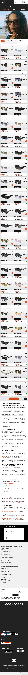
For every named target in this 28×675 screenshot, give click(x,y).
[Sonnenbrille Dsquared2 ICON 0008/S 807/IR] (7, 386)
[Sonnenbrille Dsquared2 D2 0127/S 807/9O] (20, 269)
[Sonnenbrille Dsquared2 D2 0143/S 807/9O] (7, 342)
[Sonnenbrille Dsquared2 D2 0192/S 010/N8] (20, 313)
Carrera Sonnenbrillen (6, 552)
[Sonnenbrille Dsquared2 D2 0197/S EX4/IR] (20, 225)
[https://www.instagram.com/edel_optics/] (20, 651)
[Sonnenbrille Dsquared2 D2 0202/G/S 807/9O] (7, 79)
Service (2, 619)
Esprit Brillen (4, 582)
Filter (4, 40)
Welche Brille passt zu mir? (12, 473)
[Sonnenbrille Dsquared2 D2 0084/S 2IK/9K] (20, 372)
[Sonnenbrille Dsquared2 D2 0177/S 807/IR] (20, 138)
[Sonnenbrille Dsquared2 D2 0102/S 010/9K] (7, 152)
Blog (12, 502)
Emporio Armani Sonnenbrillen (8, 556)
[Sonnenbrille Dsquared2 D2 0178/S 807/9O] (7, 269)
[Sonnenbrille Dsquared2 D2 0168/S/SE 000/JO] (7, 372)
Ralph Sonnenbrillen (5, 560)
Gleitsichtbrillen (18, 516)
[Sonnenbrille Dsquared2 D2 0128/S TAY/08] (20, 79)
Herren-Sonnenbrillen (6, 511)
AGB (8, 668)
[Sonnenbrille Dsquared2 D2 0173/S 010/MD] (20, 196)
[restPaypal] (9, 634)
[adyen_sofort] (16, 634)
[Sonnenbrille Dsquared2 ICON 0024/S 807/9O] (7, 196)
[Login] (17, 6)
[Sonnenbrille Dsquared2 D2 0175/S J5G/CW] (7, 240)
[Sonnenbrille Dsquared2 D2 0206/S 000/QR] (20, 284)
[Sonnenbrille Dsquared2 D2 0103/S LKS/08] (20, 357)
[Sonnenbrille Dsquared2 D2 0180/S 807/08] (7, 138)
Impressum (18, 668)
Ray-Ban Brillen (4, 568)
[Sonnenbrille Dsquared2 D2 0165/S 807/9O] (20, 108)
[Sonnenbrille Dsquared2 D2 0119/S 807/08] (20, 94)
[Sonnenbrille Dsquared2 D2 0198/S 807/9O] (20, 298)
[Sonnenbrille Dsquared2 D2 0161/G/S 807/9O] (7, 357)
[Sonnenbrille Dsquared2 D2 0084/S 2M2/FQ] (20, 65)
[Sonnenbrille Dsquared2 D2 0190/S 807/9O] (20, 342)
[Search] (10, 6)
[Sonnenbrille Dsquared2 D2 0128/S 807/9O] (7, 225)
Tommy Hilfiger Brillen (6, 580)
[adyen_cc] (2, 634)
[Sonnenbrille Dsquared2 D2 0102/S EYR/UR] (20, 240)
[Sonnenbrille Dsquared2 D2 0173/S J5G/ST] (7, 181)
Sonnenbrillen (5, 9)
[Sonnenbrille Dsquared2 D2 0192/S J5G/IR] (7, 313)
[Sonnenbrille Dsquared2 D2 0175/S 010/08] (7, 123)
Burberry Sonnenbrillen (6, 562)
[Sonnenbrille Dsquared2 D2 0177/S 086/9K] (20, 152)
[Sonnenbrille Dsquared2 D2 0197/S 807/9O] (7, 328)
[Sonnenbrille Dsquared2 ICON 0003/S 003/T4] (7, 255)
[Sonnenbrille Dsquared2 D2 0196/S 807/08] (7, 298)
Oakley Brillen (4, 569)
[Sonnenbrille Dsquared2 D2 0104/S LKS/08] (7, 167)
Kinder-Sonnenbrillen (16, 511)
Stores (9, 498)
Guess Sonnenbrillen (5, 559)
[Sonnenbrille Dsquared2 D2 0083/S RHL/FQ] (7, 108)
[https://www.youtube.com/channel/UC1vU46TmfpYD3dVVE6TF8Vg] (23, 651)
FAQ (19, 502)
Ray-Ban (19, 515)
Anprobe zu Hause (11, 483)
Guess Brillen (4, 577)
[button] (7, 2)
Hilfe (2, 625)
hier (18, 598)
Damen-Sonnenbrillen (15, 510)
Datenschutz (12, 668)
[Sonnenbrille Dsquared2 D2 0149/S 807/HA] (20, 167)
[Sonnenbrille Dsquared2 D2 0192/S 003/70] (20, 328)
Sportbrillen (23, 9)
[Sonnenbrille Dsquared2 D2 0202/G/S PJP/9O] (20, 255)
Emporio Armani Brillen (6, 574)
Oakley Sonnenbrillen (5, 549)
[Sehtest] (3, 6)
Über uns (3, 613)
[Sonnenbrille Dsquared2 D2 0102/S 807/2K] (20, 386)
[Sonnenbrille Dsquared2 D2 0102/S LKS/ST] (20, 50)
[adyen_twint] (13, 634)
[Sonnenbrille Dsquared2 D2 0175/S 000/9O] (7, 65)
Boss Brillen (3, 579)
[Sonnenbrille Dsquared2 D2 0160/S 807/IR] (7, 211)
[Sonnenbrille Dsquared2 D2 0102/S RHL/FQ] (20, 123)
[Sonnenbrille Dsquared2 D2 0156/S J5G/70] (7, 284)
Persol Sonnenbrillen (5, 551)
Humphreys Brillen (5, 571)
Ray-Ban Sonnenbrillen (6, 548)
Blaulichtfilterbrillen (6, 518)
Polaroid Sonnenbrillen (6, 554)
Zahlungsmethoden (12, 486)
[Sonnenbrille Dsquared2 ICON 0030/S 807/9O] (20, 211)
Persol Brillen (4, 576)
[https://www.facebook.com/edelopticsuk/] (18, 651)
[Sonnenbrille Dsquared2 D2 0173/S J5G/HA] (7, 94)
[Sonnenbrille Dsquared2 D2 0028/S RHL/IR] (7, 50)
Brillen (14, 9)
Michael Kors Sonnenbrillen (7, 557)
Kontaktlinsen (18, 518)
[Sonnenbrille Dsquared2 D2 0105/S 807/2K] (20, 181)
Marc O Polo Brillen (5, 572)
